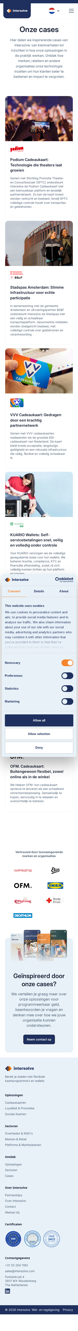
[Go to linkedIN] (7, 1291)
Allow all (39, 720)
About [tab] (63, 591)
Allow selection (39, 734)
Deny (39, 747)
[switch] (67, 675)
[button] (54, 10)
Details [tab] (39, 591)
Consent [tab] (14, 591)
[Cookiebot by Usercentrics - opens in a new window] (55, 580)
